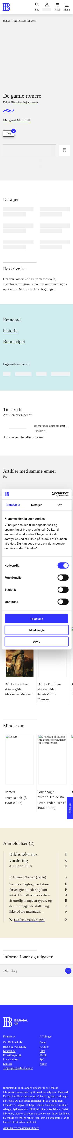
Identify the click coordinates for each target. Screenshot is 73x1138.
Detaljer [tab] (36, 504)
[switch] (63, 577)
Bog (8, 133)
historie (10, 330)
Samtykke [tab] (13, 504)
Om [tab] (59, 504)
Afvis (36, 641)
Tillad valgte (36, 630)
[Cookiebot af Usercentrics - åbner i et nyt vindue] (52, 494)
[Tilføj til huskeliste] (64, 150)
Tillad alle (36, 618)
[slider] (36, 57)
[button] (36, 971)
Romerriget (14, 341)
